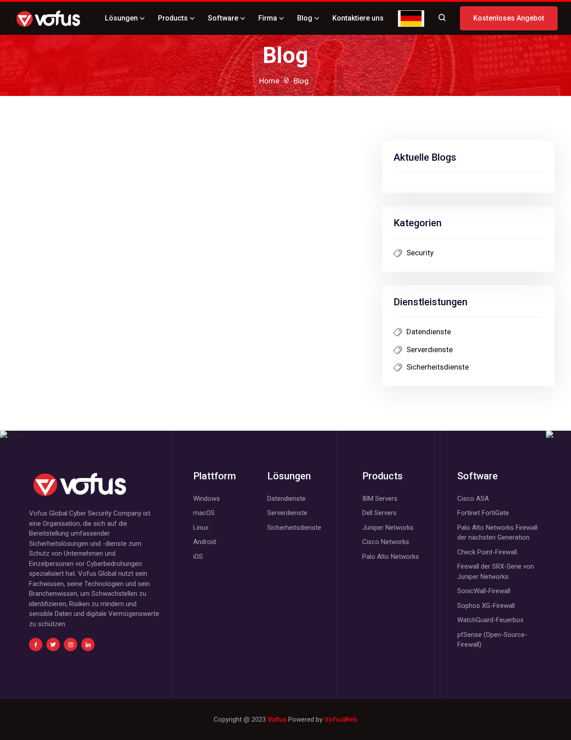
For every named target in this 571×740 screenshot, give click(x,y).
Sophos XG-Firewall (486, 606)
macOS (204, 513)
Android (204, 542)
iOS (198, 557)
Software (223, 18)
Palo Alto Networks (390, 557)
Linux (200, 528)
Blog (304, 18)
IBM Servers (379, 499)
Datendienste (428, 331)
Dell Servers (379, 513)
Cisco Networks (385, 542)
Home (269, 80)
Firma (267, 18)
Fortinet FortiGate (483, 513)
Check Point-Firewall (487, 552)
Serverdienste (429, 349)
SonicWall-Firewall (483, 591)
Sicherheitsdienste (437, 366)
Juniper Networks (388, 528)
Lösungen (121, 18)
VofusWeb (340, 719)
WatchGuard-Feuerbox (490, 620)
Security (420, 252)
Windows (206, 499)
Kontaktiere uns (358, 18)
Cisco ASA (473, 499)
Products (173, 18)
